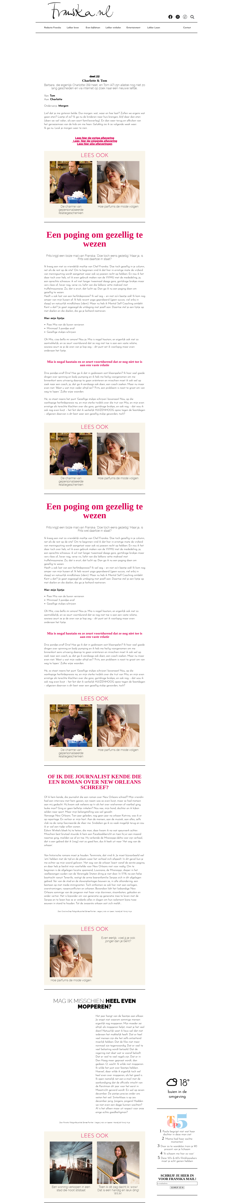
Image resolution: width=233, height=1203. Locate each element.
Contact (187, 28)
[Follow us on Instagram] (179, 17)
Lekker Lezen (153, 28)
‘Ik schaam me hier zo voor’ (178, 1153)
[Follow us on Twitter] (186, 17)
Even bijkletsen (93, 28)
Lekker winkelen (113, 28)
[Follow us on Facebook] (172, 17)
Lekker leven (73, 28)
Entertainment (133, 28)
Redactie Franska (52, 28)
